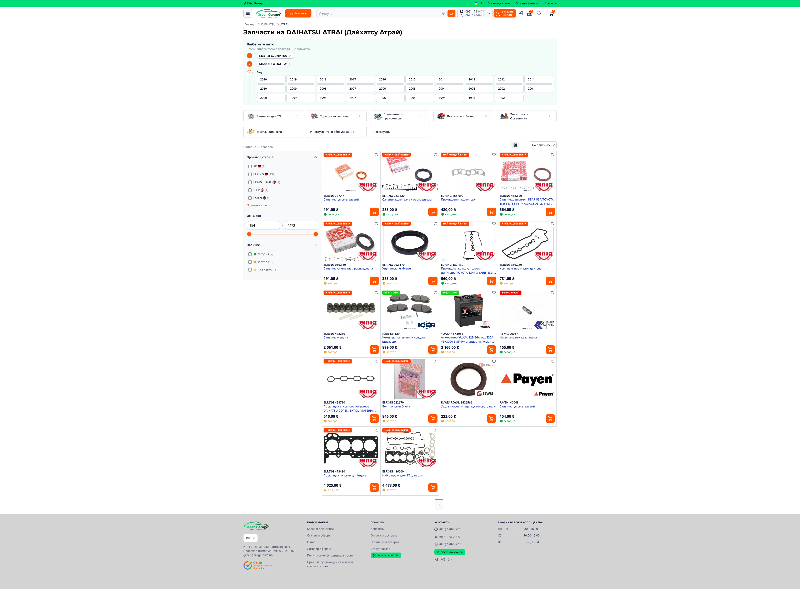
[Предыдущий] (327, 172)
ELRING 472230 (334, 334)
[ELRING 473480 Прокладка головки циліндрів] (351, 448)
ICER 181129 (391, 334)
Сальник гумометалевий (341, 199)
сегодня (265, 254)
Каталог (301, 13)
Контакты (551, 3)
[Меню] (247, 13)
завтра (265, 262)
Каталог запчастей (320, 529)
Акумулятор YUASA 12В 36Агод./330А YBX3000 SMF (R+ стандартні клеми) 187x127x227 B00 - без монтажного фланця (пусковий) (467, 339)
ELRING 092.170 (393, 265)
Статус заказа (380, 549)
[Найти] (451, 13)
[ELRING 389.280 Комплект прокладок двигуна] (527, 241)
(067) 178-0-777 (450, 537)
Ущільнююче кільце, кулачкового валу (468, 406)
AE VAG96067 (509, 334)
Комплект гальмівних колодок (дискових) (403, 339)
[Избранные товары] (539, 13)
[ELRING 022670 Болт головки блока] (410, 379)
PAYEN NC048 (509, 402)
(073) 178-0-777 (450, 544)
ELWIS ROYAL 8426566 (456, 402)
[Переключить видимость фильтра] (315, 157)
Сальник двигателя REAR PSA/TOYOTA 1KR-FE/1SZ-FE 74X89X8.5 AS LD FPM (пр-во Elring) (527, 201)
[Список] (522, 145)
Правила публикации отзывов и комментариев (330, 564)
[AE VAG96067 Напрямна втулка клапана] (527, 310)
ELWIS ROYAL (266, 182)
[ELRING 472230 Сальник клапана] (351, 310)
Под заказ (267, 270)
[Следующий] (374, 172)
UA (480, 3)
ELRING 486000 (393, 471)
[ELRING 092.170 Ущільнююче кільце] (410, 241)
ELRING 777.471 (335, 196)
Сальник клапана (336, 337)
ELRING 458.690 (452, 196)
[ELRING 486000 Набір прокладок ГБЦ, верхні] (410, 448)
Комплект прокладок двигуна (521, 268)
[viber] (443, 560)
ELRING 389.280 (511, 265)
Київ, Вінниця (255, 3)
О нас (311, 542)
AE (259, 166)
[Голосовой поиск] (443, 13)
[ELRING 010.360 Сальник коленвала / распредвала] (351, 241)
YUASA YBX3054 (452, 334)
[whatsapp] (450, 560)
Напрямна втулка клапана (518, 337)
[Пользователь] (521, 13)
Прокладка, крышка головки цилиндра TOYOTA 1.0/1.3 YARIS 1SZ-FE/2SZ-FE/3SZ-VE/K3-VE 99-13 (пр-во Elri (467, 270)
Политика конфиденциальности (330, 555)
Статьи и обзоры (319, 535)
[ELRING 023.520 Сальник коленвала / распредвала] (410, 172)
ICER (260, 190)
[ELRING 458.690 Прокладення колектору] (468, 172)
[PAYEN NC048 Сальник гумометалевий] (527, 379)
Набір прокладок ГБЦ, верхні (403, 475)
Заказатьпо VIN (508, 13)
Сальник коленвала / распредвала (407, 199)
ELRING (263, 174)
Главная (250, 24)
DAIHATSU (268, 24)
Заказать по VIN (387, 555)
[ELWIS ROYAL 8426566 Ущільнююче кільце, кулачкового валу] (468, 379)
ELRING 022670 (393, 402)
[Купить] (374, 212)
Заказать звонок (452, 552)
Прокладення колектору (458, 199)
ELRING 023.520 (393, 196)
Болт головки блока (396, 406)
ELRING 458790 (334, 402)
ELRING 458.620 (511, 196)
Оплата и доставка (499, 3)
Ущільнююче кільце (396, 268)
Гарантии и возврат (528, 3)
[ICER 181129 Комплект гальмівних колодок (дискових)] (410, 310)
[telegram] (436, 560)
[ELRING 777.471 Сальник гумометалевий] (351, 172)
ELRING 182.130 (452, 265)
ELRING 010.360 (335, 265)
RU (248, 538)
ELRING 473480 (334, 471)
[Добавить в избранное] (376, 154)
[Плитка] (515, 145)
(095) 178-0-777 (450, 529)
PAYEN (261, 198)
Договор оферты (319, 549)
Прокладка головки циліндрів (345, 475)
